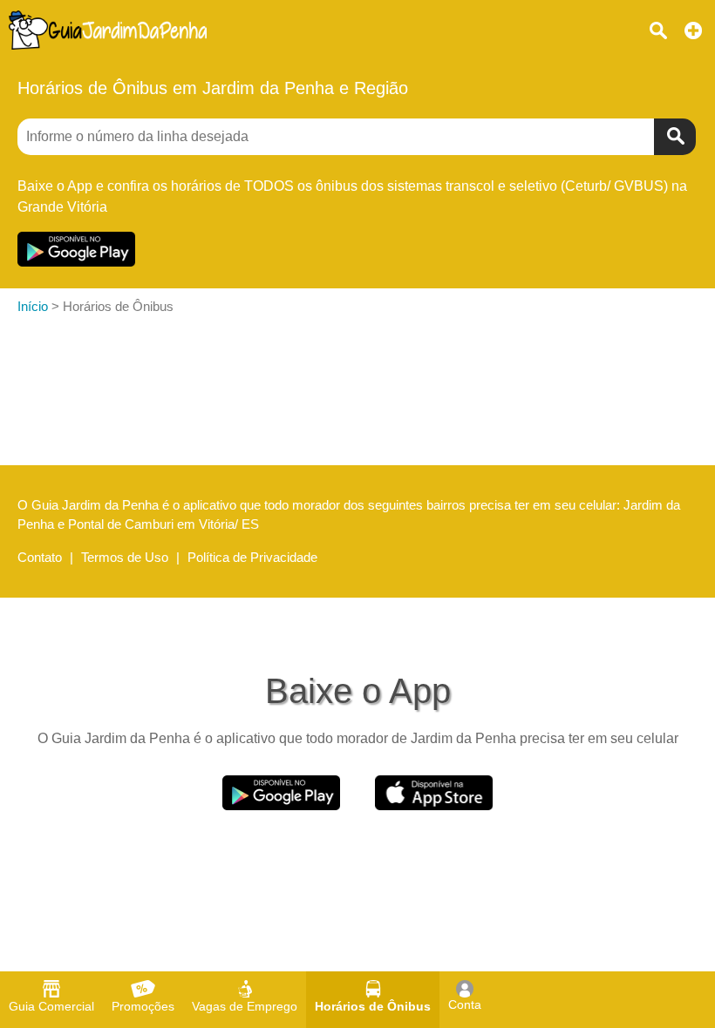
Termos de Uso (124, 557)
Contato (39, 557)
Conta (464, 1004)
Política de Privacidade (252, 557)
